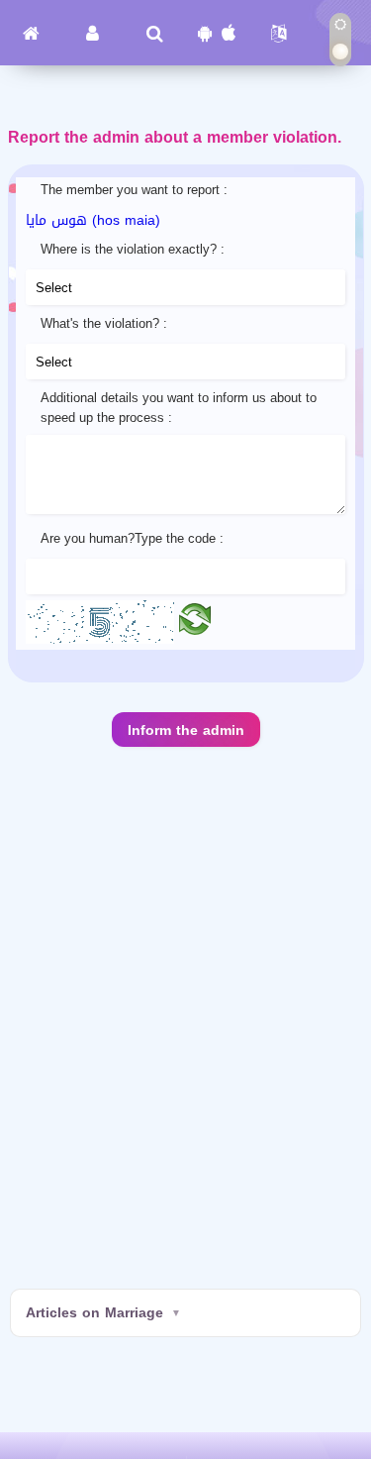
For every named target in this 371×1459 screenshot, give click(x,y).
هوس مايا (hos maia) (93, 220)
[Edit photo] (195, 623)
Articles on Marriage (94, 1313)
